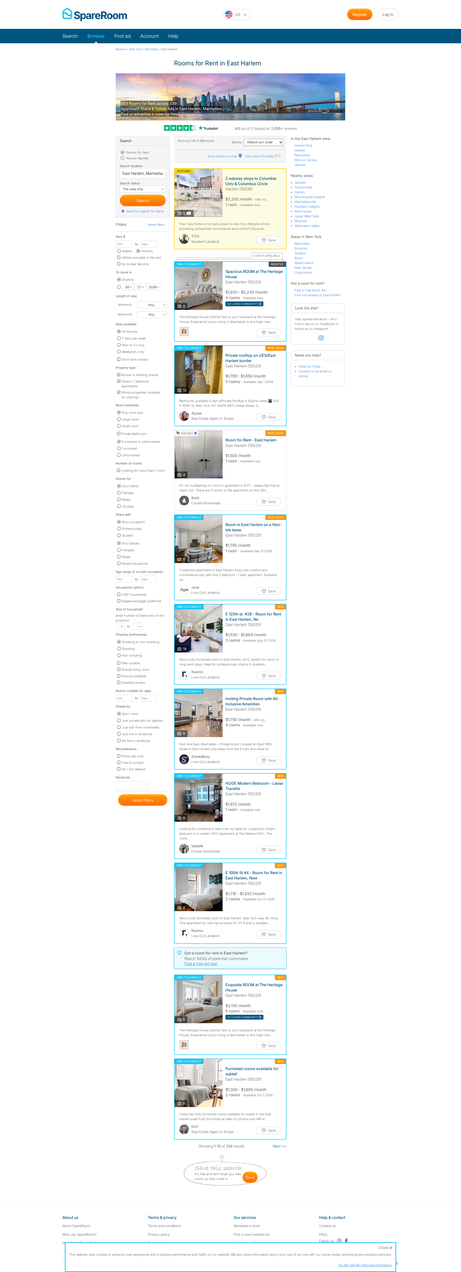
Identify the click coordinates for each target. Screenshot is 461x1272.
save (250, 1177)
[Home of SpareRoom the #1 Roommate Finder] (94, 15)
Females (128, 493)
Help (173, 36)
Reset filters (156, 224)
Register (359, 14)
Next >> (279, 1146)
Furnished (129, 448)
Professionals (132, 529)
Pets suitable (130, 663)
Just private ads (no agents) (142, 720)
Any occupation (133, 522)
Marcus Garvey (306, 160)
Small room (130, 426)
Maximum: (125, 314)
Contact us (327, 1226)
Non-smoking (132, 655)
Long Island (303, 272)
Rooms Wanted (137, 158)
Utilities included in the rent (141, 257)
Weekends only (133, 352)
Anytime (128, 280)
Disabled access (133, 682)
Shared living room (135, 669)
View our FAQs (310, 366)
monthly (147, 251)
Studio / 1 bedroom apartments (135, 383)
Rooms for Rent (137, 152)
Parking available (133, 676)
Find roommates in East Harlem (317, 295)
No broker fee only (135, 264)
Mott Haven (303, 211)
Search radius (130, 183)
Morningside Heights (310, 197)
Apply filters (142, 800)
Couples (128, 506)
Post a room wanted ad (251, 1234)
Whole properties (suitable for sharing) (140, 394)
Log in (387, 14)
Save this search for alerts (145, 211)
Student (127, 535)
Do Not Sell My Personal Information (365, 1265)
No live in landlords (136, 741)
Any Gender (131, 543)
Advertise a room (247, 1226)
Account (149, 36)
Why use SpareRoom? (79, 1234)
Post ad (122, 36)
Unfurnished (131, 455)
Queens (300, 253)
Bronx (299, 258)
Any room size (132, 412)
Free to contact (132, 762)
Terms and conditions (164, 1226)
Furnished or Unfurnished (141, 442)
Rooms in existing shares (139, 375)
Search (70, 36)
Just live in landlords (137, 734)
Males (126, 499)
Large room (130, 419)
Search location (131, 166)
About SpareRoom (76, 1226)
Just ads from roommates (140, 727)
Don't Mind (130, 486)
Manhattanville (305, 202)
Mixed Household (135, 563)
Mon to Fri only (133, 345)
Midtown (301, 221)
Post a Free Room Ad (310, 290)
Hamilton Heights (307, 206)
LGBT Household (133, 594)
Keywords (123, 778)
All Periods (130, 331)
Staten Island (304, 263)
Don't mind (130, 714)
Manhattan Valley (307, 226)
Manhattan (302, 155)
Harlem (300, 150)
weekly (127, 251)
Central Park (303, 145)
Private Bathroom (133, 434)
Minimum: (125, 305)
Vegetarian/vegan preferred (141, 601)
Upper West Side (307, 216)
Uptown (300, 165)
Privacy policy (159, 1234)
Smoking (128, 649)
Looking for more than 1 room (143, 470)
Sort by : (238, 142)
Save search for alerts (259, 156)
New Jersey (303, 267)
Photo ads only (132, 756)
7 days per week (134, 338)
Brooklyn (301, 248)
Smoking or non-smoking (140, 642)
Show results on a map (222, 156)
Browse (96, 36)
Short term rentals (134, 359)
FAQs (323, 1234)
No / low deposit (133, 769)
